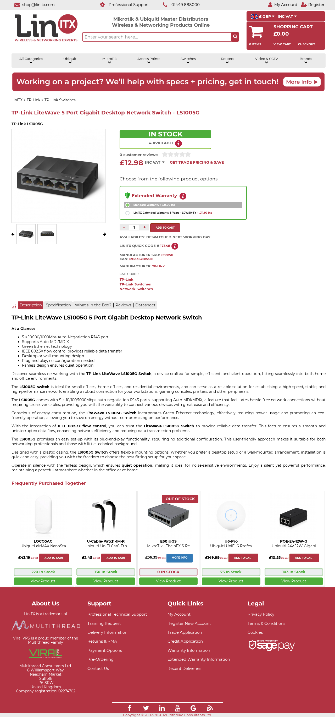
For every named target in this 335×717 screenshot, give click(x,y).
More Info (179, 557)
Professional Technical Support (117, 614)
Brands (306, 59)
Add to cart (53, 557)
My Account (179, 614)
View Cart (282, 44)
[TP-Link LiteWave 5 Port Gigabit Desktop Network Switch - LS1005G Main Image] (26, 240)
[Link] (129, 709)
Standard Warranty (154, 205)
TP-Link (126, 280)
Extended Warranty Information (199, 659)
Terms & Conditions (266, 623)
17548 (165, 246)
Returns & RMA (102, 641)
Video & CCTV (266, 59)
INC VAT (286, 16)
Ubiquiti (70, 59)
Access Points (148, 59)
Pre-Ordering (100, 659)
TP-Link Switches (135, 284)
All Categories (31, 59)
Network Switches (136, 289)
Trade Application (185, 632)
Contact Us (98, 668)
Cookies (255, 632)
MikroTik (109, 59)
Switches (188, 59)
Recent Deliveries (184, 668)
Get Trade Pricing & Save (197, 162)
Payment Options (104, 650)
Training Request (104, 623)
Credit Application (185, 641)
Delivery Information (107, 632)
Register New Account (189, 623)
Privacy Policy (261, 614)
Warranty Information (189, 650)
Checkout (306, 44)
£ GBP (265, 16)
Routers (227, 59)
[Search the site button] (235, 37)
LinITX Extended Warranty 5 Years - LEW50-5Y (172, 212)
